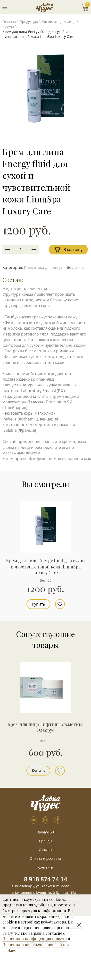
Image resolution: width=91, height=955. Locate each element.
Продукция (29, 21)
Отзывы (45, 849)
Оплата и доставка (45, 858)
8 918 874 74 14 (45, 879)
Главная (9, 21)
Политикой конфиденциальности (34, 938)
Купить (38, 604)
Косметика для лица (58, 21)
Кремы (8, 26)
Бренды (45, 841)
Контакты (46, 867)
